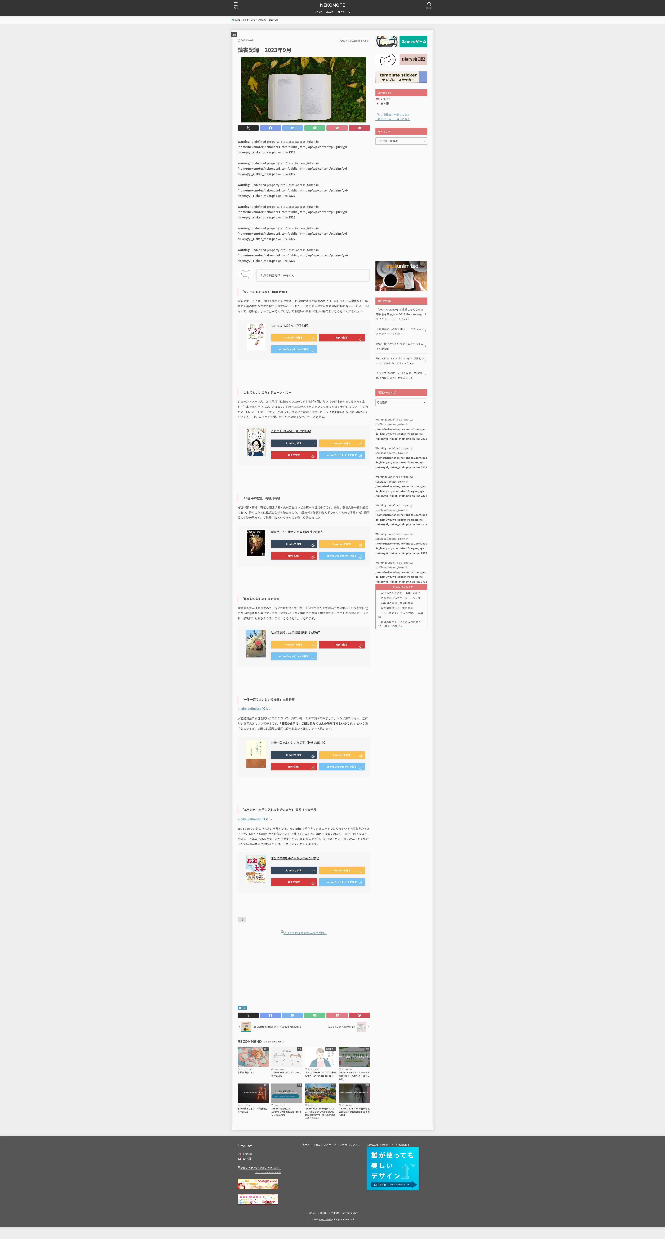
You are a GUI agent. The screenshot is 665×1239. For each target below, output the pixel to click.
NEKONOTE (332, 5)
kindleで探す (294, 443)
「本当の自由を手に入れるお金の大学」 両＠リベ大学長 (399, 624)
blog (245, 19)
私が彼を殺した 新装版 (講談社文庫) (294, 632)
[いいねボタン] (242, 919)
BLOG (341, 12)
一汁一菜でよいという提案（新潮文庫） (296, 742)
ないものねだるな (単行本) (288, 325)
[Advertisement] (304, 971)
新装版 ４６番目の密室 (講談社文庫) (295, 532)
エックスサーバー (328, 1144)
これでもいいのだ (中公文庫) (289, 431)
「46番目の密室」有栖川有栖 (395, 603)
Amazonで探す (294, 337)
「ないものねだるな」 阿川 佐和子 (399, 593)
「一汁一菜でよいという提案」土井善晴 (401, 615)
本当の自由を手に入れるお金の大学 (293, 858)
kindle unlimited (250, 708)
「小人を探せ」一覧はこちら (392, 114)
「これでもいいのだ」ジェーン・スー (400, 598)
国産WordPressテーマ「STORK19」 (388, 1144)
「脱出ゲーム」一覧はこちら (392, 119)
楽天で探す (342, 337)
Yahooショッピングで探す (294, 349)
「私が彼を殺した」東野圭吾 (395, 608)
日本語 (385, 103)
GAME (329, 12)
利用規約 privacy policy (344, 1212)
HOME (318, 12)
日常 (253, 19)
